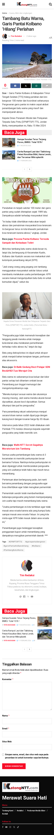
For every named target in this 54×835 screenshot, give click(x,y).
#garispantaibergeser (35, 542)
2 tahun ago (31, 36)
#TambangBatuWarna (13, 550)
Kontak (5, 814)
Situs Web (7, 741)
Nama (6, 715)
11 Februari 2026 (25, 160)
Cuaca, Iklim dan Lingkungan (20, 13)
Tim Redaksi (16, 36)
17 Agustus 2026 (25, 145)
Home (4, 13)
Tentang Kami (7, 811)
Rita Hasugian (9, 625)
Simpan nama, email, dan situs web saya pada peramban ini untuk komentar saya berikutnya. (27, 756)
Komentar (8, 679)
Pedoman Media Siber (36, 811)
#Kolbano (36, 546)
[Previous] (24, 169)
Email (5, 728)
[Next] (30, 169)
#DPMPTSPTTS (15, 542)
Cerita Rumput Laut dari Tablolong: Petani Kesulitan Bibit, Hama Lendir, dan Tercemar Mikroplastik (34, 154)
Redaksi (20, 811)
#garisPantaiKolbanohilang (16, 546)
